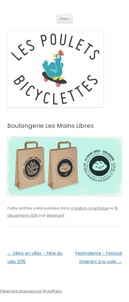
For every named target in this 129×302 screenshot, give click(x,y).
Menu (64, 18)
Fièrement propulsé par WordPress (31, 291)
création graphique (90, 208)
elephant (55, 215)
